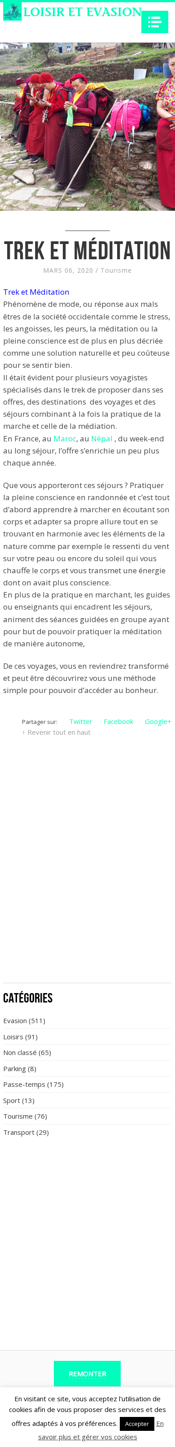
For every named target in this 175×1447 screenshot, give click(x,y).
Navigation (154, 22)
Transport (19, 1132)
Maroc (64, 438)
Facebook (118, 721)
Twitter (80, 721)
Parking (14, 1068)
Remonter (87, 1373)
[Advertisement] (87, 885)
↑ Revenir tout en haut (56, 732)
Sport (11, 1100)
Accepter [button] (137, 1424)
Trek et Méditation (36, 292)
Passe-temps (24, 1084)
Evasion (15, 1020)
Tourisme (116, 270)
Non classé (20, 1052)
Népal (102, 438)
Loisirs (13, 1036)
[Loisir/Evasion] (75, 11)
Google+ (158, 721)
